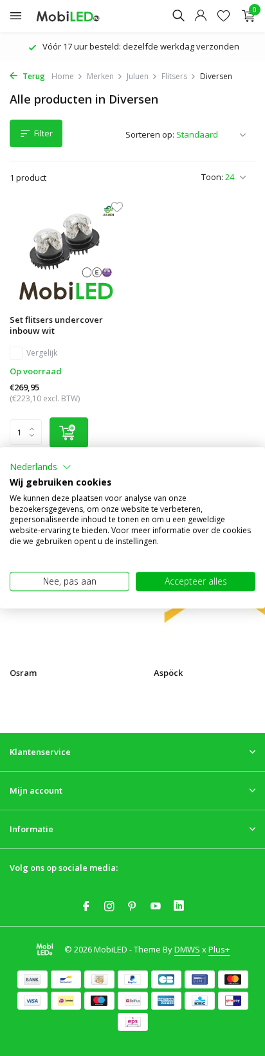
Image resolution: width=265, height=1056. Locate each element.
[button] (40, 467)
